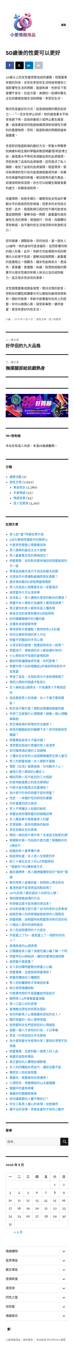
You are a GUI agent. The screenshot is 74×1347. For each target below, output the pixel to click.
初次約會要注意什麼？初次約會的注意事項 (38, 909)
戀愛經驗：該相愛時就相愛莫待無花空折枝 (38, 919)
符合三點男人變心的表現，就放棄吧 (33, 1104)
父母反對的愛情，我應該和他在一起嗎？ (36, 645)
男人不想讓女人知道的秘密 (27, 808)
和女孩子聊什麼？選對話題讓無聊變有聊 (36, 708)
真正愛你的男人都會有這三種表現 (32, 608)
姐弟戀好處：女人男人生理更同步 (32, 856)
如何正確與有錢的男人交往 (27, 634)
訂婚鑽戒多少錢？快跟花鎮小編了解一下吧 (38, 951)
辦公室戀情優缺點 (21, 988)
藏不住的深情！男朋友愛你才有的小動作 (36, 1109)
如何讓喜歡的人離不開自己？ (29, 1099)
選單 (63, 24)
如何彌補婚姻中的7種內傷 (27, 619)
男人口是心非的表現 (23, 1004)
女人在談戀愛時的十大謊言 (27, 930)
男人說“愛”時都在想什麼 (26, 534)
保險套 (10, 1306)
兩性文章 (41, 319)
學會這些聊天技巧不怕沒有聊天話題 (33, 571)
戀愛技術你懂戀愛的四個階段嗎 (30, 814)
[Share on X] (19, 65)
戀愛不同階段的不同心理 (26, 640)
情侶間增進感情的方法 (24, 898)
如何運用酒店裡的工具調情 (27, 750)
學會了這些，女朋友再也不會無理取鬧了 (36, 677)
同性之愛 (12, 1297)
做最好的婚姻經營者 (23, 1093)
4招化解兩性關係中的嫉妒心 (28, 539)
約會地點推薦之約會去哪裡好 (29, 782)
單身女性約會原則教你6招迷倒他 (31, 613)
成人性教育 (55, 319)
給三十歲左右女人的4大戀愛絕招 (31, 861)
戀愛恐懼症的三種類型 (24, 977)
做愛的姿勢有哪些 (21, 1056)
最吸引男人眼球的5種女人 (27, 772)
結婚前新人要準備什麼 (24, 851)
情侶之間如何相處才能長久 (27, 682)
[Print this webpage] (39, 65)
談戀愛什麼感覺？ (21, 961)
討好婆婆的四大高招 (23, 803)
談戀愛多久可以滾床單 (24, 592)
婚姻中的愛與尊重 (21, 1088)
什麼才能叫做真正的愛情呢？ (29, 787)
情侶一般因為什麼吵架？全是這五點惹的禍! (38, 835)
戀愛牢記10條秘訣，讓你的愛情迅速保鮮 (36, 956)
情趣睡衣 (12, 1316)
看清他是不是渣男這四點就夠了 (30, 888)
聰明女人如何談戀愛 (23, 1072)
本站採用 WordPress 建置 (50, 1339)
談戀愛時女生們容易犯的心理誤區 (32, 1025)
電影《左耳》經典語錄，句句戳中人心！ (36, 766)
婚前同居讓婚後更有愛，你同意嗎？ (33, 661)
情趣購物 (12, 1251)
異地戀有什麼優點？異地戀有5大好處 (34, 629)
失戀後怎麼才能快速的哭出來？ (30, 903)
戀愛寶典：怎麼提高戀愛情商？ (30, 972)
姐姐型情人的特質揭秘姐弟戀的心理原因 (36, 914)
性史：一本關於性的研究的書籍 (30, 798)
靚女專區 (12, 1269)
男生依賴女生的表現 (23, 830)
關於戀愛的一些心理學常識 (27, 1019)
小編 (8, 319)
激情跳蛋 (12, 1279)
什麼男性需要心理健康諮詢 (27, 545)
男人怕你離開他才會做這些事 (29, 983)
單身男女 (19, 487)
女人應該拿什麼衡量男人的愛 (29, 819)
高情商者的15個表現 (23, 946)
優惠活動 (15, 477)
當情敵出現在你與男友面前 (27, 1009)
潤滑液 (10, 1288)
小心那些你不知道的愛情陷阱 (29, 655)
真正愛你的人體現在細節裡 (27, 1062)
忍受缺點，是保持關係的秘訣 (29, 824)
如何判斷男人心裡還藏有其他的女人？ (35, 1014)
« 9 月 (18, 1232)
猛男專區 (12, 1260)
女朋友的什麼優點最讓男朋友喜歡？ (33, 576)
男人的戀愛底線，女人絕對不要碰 (32, 761)
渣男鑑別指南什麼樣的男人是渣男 (32, 745)
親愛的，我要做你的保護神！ (29, 1077)
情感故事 (19, 498)
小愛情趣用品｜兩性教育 (19, 1339)
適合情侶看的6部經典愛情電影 (30, 582)
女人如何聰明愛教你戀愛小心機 (30, 967)
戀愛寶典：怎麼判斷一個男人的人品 (33, 1051)
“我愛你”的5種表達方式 (26, 866)
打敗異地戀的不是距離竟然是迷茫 (32, 993)
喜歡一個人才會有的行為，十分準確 (33, 1030)
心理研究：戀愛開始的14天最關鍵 (32, 1083)
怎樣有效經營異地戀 (23, 624)
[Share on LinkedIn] (29, 65)
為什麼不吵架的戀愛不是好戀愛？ (32, 793)
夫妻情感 (19, 493)
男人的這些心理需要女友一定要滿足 (33, 587)
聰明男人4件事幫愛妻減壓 (27, 998)
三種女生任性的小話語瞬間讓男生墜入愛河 (38, 756)
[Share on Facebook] (10, 65)
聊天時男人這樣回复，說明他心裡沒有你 (36, 882)
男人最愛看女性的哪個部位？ (29, 555)
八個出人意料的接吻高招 (26, 925)
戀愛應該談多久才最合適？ (27, 740)
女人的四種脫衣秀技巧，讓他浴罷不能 (35, 1067)
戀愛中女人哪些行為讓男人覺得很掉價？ (36, 603)
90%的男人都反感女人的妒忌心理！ (34, 893)
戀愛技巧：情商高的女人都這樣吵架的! (35, 650)
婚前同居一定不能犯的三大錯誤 (30, 777)
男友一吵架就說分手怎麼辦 (27, 1035)
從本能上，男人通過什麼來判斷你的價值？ (38, 597)
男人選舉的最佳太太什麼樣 (27, 550)
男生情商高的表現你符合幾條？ (30, 724)
